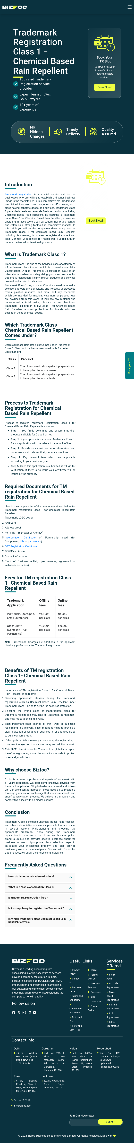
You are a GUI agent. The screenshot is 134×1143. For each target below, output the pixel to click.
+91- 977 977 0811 (23, 1099)
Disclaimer (95, 1001)
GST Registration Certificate (21, 546)
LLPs (21, 541)
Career (93, 970)
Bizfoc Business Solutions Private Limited (52, 1135)
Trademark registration (18, 194)
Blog (92, 997)
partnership (34, 541)
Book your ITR (129, 365)
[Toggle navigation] (129, 7)
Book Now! (105, 87)
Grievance (95, 992)
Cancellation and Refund (75, 1008)
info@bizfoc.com (22, 1105)
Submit (110, 1121)
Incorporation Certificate (20, 537)
